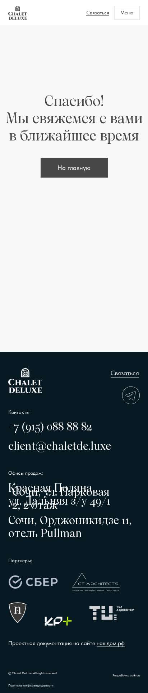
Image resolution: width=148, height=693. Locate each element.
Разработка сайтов (126, 675)
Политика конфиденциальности (31, 685)
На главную (74, 168)
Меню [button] (126, 12)
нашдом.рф (111, 643)
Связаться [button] (97, 12)
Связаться (125, 373)
